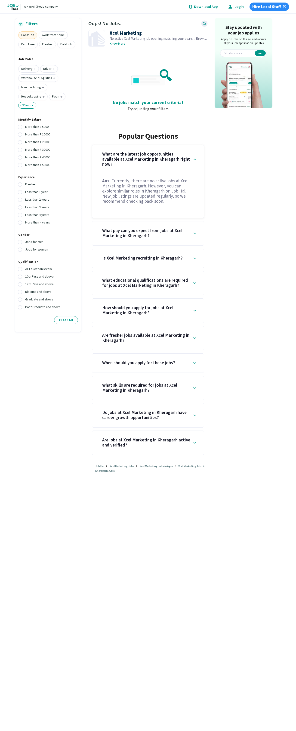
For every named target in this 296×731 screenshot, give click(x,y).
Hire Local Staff (266, 7)
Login (239, 7)
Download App (206, 7)
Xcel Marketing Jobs (122, 466)
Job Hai (99, 466)
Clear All (66, 320)
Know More (117, 43)
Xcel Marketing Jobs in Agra (156, 466)
